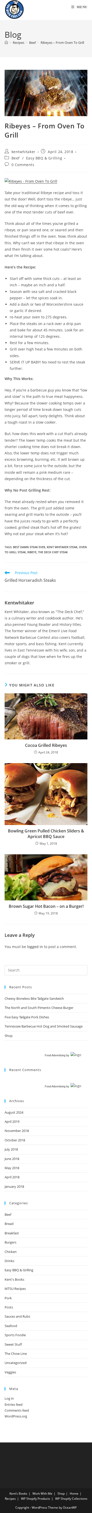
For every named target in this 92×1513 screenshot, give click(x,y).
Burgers (10, 1242)
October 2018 (15, 1140)
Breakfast (12, 1233)
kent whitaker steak (62, 547)
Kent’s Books (18, 1493)
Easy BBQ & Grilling (44, 158)
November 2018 (17, 1130)
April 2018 (12, 1177)
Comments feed (17, 1410)
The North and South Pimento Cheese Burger (39, 1007)
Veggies (10, 1372)
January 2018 (14, 1186)
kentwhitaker (24, 151)
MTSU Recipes (15, 1288)
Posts (9, 1307)
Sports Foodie (15, 1335)
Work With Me (42, 1493)
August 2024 (14, 1112)
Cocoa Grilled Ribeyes (46, 745)
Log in (9, 1398)
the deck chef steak (53, 552)
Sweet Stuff (13, 1344)
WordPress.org (16, 1416)
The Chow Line (16, 1353)
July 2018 (11, 1149)
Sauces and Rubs (17, 1316)
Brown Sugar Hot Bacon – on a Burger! (46, 906)
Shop (9, 1035)
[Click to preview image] (31, 180)
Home (74, 1493)
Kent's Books (14, 1279)
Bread (9, 1223)
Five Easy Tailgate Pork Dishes (27, 1017)
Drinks (9, 1261)
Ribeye (32, 552)
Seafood (11, 1325)
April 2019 (12, 1121)
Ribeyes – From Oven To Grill (62, 42)
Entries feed (13, 1404)
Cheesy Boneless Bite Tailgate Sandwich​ (34, 998)
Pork (8, 1298)
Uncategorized (16, 1362)
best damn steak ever (29, 547)
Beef (16, 158)
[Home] (6, 42)
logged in (35, 946)
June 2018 (12, 1158)
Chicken (11, 1251)
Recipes (10, 1498)
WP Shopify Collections (71, 1498)
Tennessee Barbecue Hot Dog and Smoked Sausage (44, 1026)
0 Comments (23, 164)
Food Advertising (55, 1055)
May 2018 (12, 1168)
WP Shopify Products (35, 1498)
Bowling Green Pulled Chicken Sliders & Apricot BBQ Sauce (46, 833)
